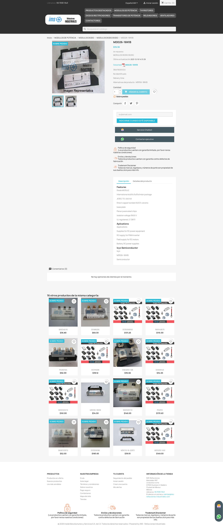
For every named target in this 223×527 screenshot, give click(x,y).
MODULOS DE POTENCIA (125, 10)
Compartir (125, 103)
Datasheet (125, 65)
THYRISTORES (146, 10)
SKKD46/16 (63, 329)
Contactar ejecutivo (145, 139)
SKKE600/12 (63, 410)
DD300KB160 (128, 329)
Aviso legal (84, 481)
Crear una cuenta (120, 484)
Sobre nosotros (86, 487)
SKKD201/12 (127, 410)
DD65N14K (160, 370)
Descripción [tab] (123, 181)
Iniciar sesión (118, 481)
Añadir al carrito (136, 91)
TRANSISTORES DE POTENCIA (126, 15)
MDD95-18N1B (95, 410)
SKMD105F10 (63, 450)
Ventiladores (167, 15)
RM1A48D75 (159, 329)
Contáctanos (85, 493)
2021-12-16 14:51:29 (138, 59)
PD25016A (63, 370)
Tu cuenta (118, 474)
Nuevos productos (54, 481)
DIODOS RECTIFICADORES (98, 15)
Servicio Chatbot (144, 130)
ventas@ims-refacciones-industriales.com (160, 495)
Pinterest (137, 103)
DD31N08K (95, 370)
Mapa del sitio (85, 496)
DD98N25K (95, 329)
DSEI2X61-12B (127, 370)
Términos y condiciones (89, 484)
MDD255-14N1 (159, 450)
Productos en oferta (55, 478)
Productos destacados (98, 10)
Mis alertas (117, 487)
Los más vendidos (54, 484)
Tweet (131, 103)
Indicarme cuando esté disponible (137, 120)
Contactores (93, 20)
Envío (82, 478)
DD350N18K (95, 450)
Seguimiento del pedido (122, 478)
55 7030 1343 (62, 3)
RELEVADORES (150, 15)
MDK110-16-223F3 (127, 450)
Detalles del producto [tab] (142, 181)
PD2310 (160, 410)
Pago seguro (85, 490)
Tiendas (83, 499)
